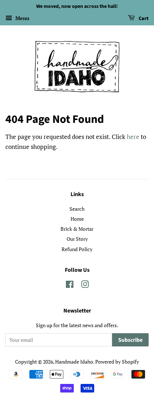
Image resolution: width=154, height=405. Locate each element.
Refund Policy (77, 249)
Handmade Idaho (74, 361)
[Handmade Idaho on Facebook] (70, 285)
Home (77, 218)
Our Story (77, 238)
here (133, 136)
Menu (21, 18)
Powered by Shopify (117, 361)
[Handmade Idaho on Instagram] (85, 285)
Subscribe (130, 340)
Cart (143, 18)
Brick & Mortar (77, 228)
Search (77, 208)
